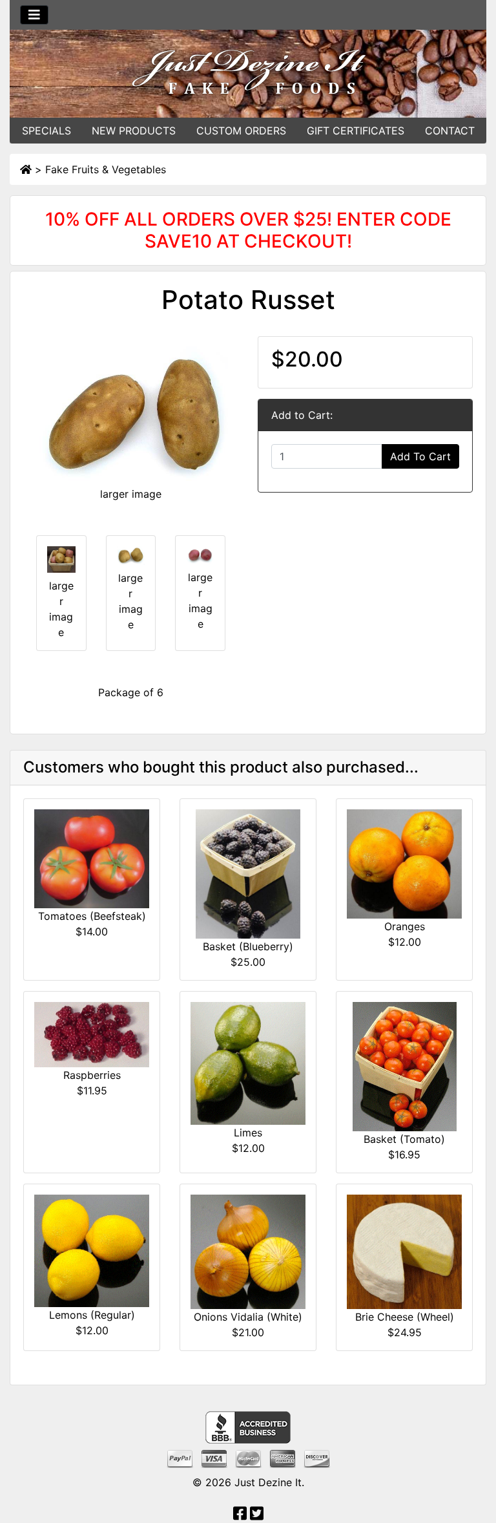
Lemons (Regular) (92, 1314)
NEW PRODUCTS (134, 130)
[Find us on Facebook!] (240, 1515)
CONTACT (450, 130)
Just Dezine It (268, 1482)
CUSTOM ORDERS (241, 130)
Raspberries (92, 1075)
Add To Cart (420, 456)
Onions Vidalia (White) (248, 1316)
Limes (248, 1132)
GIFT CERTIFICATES (355, 130)
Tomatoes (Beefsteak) (92, 916)
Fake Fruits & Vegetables (105, 169)
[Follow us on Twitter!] (257, 1515)
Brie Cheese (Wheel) (404, 1316)
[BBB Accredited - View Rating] (248, 1426)
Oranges (404, 926)
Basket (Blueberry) (248, 946)
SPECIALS (46, 130)
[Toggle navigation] (34, 15)
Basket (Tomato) (404, 1139)
